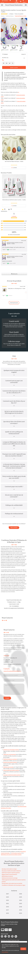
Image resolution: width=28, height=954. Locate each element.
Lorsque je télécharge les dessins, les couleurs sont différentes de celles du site (14, 443)
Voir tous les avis (14, 302)
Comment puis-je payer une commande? (14, 381)
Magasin (2, 16)
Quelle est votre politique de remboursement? (14, 432)
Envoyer (7, 698)
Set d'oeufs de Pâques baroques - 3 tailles (14, 161)
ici (18, 92)
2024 (20, 897)
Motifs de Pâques (10, 16)
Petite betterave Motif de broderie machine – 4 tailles (14, 199)
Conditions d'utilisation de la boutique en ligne (13, 885)
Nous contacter (14, 527)
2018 (20, 907)
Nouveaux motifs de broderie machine (11, 775)
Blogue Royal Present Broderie (9, 874)
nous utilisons (5, 952)
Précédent (5, 54)
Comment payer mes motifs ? (14, 486)
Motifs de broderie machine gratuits (11, 872)
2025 (7, 897)
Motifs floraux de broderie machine (11, 749)
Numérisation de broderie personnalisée (12, 883)
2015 (7, 913)
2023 (7, 900)
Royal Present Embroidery (14, 5)
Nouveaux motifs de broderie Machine (11, 870)
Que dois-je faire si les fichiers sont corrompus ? (14, 422)
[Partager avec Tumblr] (12, 63)
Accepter (23, 948)
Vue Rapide (14, 148)
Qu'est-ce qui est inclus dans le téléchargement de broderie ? (14, 412)
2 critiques (11, 14)
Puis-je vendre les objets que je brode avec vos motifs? (14, 477)
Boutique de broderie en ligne (9, 869)
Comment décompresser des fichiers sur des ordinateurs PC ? (14, 392)
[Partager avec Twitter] (9, 63)
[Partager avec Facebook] (6, 63)
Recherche (15, 274)
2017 (7, 910)
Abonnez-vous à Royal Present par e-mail (10, 940)
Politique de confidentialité (14, 505)
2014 (20, 913)
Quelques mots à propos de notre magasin (14, 371)
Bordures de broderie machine (10, 762)
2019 (7, 907)
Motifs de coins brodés (8, 767)
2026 (20, 894)
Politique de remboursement (14, 513)
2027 (7, 894)
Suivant (23, 54)
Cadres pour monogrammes (9, 754)
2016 (20, 910)
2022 (20, 900)
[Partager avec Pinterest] (3, 63)
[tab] (4, 209)
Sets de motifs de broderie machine (11, 770)
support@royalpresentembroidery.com (12, 671)
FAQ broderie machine (16, 853)
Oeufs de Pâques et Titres (20, 16)
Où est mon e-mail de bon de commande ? (14, 496)
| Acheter (14, 167)
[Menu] (2, 5)
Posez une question (19, 14)
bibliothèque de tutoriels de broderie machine (11, 854)
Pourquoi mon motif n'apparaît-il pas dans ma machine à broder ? (14, 455)
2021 (7, 903)
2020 (20, 903)
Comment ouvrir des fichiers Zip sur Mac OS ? (14, 402)
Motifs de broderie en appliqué (10, 759)
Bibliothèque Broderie (7, 876)
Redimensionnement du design (9, 878)
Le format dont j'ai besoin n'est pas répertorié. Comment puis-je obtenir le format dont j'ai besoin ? (14, 466)
